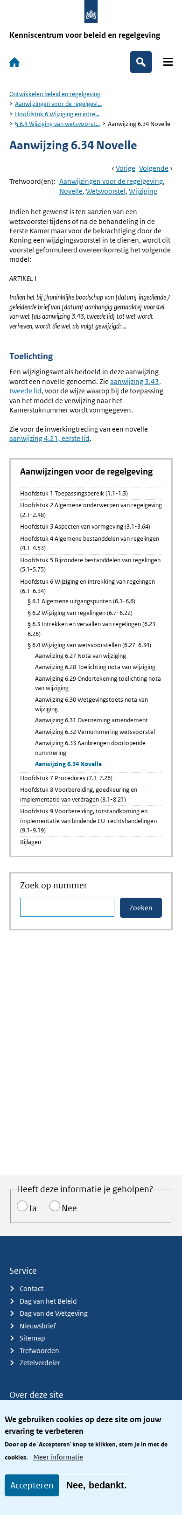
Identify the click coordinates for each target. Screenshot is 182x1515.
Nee (69, 1208)
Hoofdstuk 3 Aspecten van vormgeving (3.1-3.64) (85, 527)
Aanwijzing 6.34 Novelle (68, 764)
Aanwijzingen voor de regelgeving (111, 181)
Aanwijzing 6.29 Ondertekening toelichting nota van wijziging (98, 683)
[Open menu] (168, 62)
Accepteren (32, 1485)
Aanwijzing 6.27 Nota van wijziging (80, 656)
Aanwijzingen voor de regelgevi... (58, 104)
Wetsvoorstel (106, 191)
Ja (33, 1208)
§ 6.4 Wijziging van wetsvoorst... (57, 124)
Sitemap (32, 1337)
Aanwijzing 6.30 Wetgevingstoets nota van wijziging (91, 704)
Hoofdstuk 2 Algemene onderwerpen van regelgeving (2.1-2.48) (91, 509)
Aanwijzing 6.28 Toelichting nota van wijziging (95, 667)
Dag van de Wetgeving (54, 1313)
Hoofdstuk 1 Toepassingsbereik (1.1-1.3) (74, 493)
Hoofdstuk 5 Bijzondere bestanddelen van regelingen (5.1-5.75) (90, 564)
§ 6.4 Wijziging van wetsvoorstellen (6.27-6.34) (89, 645)
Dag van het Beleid (48, 1301)
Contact (31, 1288)
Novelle (71, 191)
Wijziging (143, 191)
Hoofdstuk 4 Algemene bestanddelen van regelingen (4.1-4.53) (89, 543)
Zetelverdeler (40, 1362)
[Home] (14, 62)
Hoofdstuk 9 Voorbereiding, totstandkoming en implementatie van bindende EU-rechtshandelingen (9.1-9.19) (88, 820)
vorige (125, 168)
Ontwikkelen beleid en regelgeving (54, 94)
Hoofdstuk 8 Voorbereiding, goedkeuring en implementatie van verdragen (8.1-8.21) (78, 794)
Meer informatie (58, 1456)
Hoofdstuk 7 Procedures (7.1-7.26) (66, 778)
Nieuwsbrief (38, 1325)
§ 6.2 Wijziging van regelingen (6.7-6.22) (80, 613)
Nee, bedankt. (96, 1485)
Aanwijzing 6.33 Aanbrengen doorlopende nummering (90, 747)
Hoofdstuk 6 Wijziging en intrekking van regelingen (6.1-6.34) (87, 586)
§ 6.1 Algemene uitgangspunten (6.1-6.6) (81, 601)
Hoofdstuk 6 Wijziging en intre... (57, 114)
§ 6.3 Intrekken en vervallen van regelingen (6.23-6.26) (93, 628)
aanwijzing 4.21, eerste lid (49, 438)
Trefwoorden (39, 1350)
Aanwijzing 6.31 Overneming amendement (91, 720)
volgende (153, 168)
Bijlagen (30, 842)
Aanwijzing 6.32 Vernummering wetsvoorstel (95, 732)
